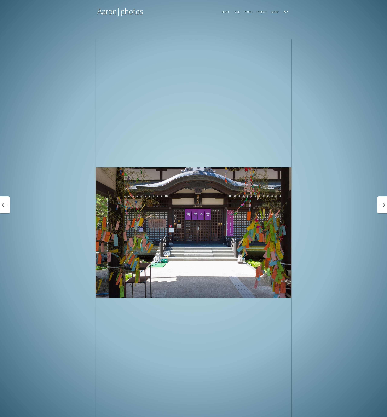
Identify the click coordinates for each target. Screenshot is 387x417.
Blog (237, 12)
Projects (262, 12)
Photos (248, 12)
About (275, 12)
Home (226, 12)
